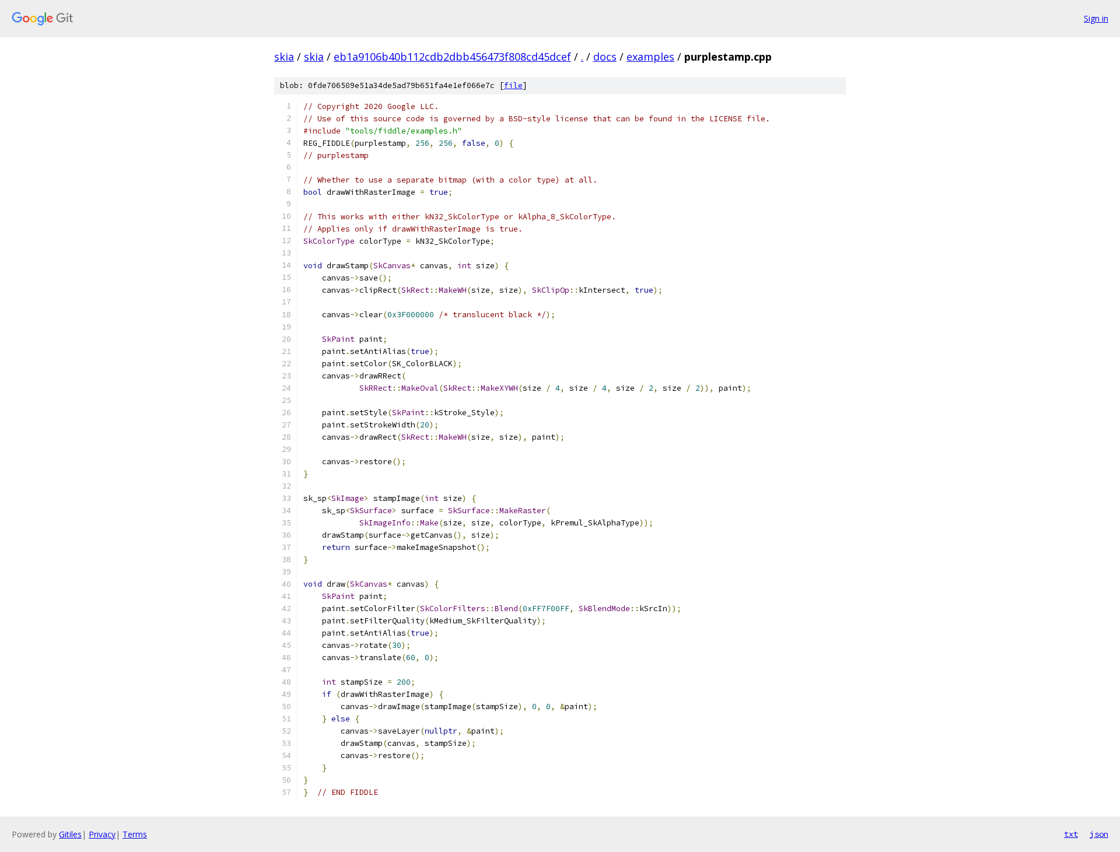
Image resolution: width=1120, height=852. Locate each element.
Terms (135, 834)
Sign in (1096, 18)
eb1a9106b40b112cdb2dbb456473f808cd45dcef (452, 57)
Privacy (102, 834)
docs (605, 57)
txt (1071, 834)
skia (284, 57)
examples (650, 57)
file (513, 85)
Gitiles (70, 834)
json (1099, 834)
